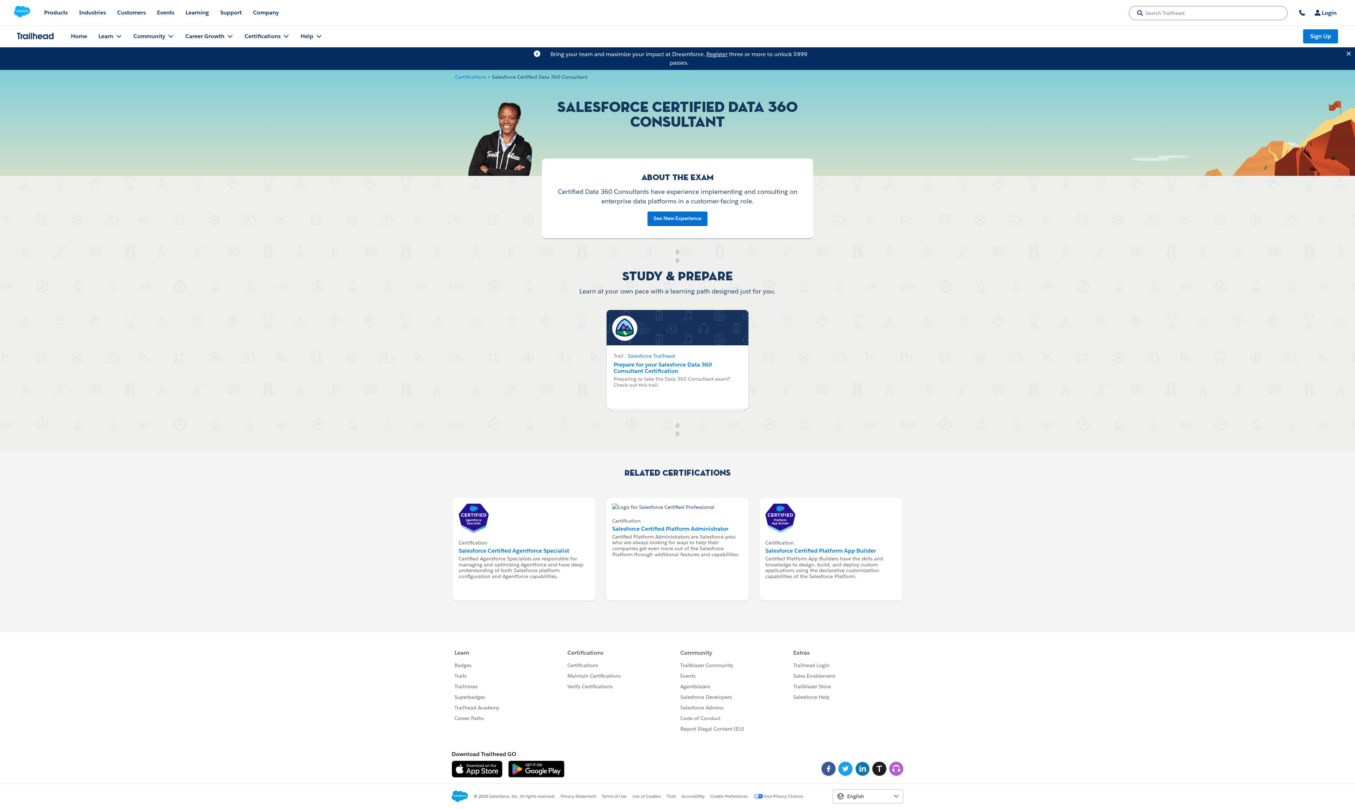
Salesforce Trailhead (651, 356)
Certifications (470, 77)
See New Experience (677, 218)
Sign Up (1320, 36)
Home (79, 36)
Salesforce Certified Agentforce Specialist (514, 550)
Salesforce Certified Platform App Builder (820, 550)
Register (717, 54)
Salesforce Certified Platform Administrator (670, 529)
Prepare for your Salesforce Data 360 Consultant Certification (663, 368)
